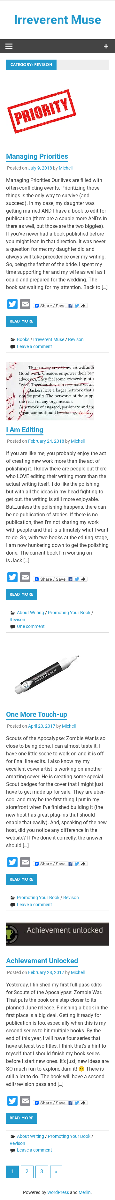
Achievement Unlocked (42, 961)
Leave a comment (34, 346)
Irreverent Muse (57, 20)
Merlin (85, 1192)
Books (23, 339)
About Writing (30, 612)
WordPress (58, 1192)
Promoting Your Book (69, 612)
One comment (31, 626)
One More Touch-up (36, 714)
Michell (66, 168)
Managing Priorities (37, 156)
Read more (21, 321)
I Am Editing (24, 430)
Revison (76, 339)
